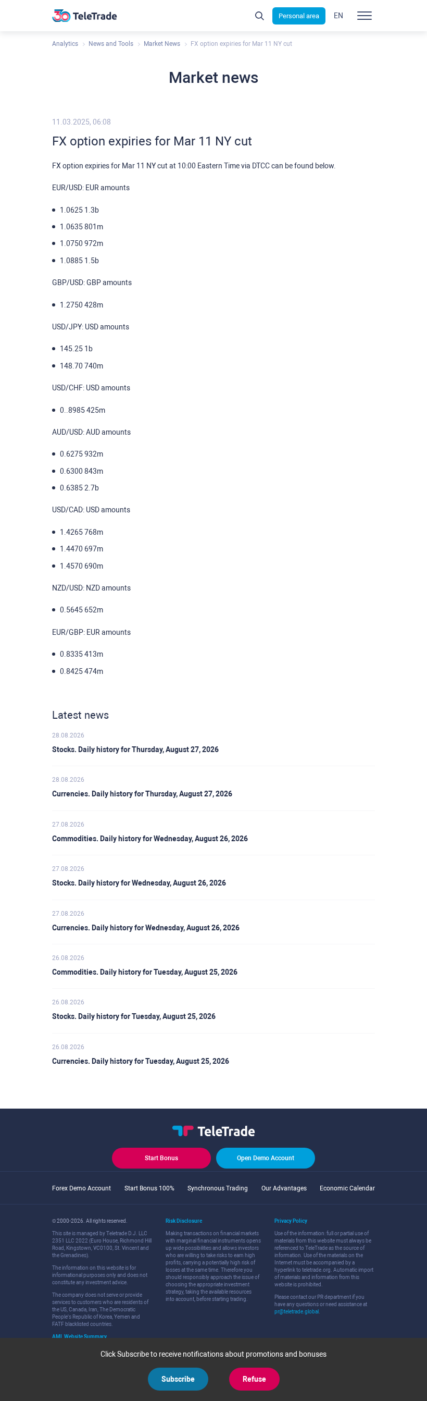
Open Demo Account (265, 1158)
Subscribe (178, 1379)
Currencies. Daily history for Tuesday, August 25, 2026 (140, 1061)
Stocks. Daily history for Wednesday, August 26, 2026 (139, 883)
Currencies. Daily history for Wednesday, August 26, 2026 (146, 928)
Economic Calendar (347, 1188)
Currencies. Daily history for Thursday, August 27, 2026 (142, 794)
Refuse (254, 1379)
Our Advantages (284, 1188)
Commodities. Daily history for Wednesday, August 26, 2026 (150, 838)
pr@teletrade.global (296, 1311)
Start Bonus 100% (149, 1188)
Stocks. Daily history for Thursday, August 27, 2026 (135, 749)
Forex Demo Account (81, 1188)
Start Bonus (161, 1158)
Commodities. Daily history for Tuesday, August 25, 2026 (144, 972)
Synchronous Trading (217, 1188)
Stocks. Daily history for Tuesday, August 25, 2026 (134, 1016)
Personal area (299, 16)
